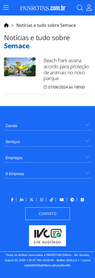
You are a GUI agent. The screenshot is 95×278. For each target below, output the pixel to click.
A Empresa (15, 173)
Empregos (14, 157)
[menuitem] (47, 123)
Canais (11, 125)
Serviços (13, 141)
